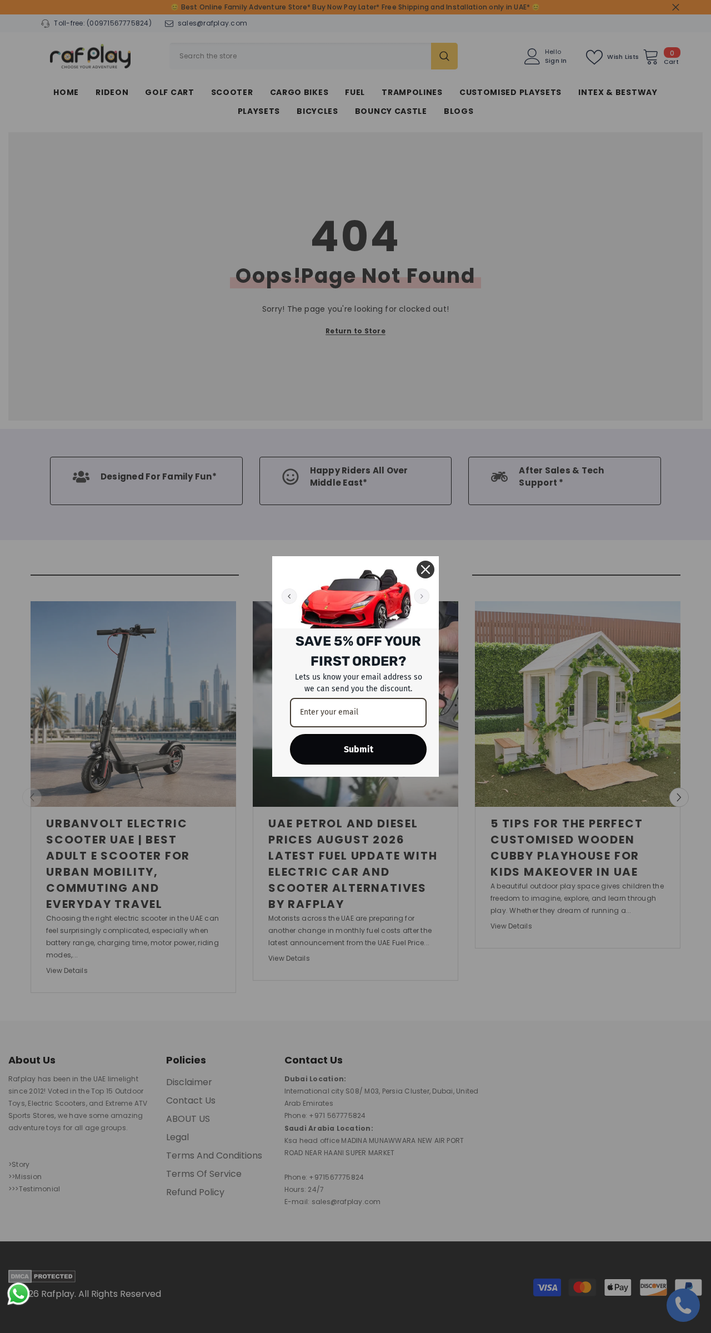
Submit (358, 749)
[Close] (425, 569)
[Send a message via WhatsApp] (19, 1294)
